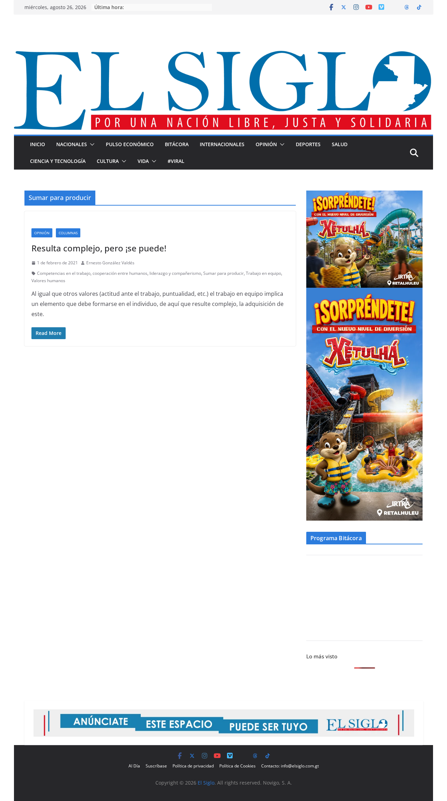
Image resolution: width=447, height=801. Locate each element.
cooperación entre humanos (120, 273)
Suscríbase (156, 766)
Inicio (37, 144)
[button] (91, 144)
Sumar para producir (223, 273)
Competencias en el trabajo (63, 273)
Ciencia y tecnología (58, 161)
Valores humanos (48, 281)
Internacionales (222, 144)
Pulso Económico (130, 144)
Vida (143, 161)
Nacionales (71, 144)
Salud (339, 144)
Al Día (134, 766)
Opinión (266, 144)
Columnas (68, 232)
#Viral (176, 161)
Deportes (308, 144)
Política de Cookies (237, 766)
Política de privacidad (193, 766)
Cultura (108, 161)
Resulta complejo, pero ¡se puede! (98, 248)
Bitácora (177, 144)
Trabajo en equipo (263, 273)
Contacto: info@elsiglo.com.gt (290, 766)
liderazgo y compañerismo (175, 273)
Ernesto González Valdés (110, 263)
